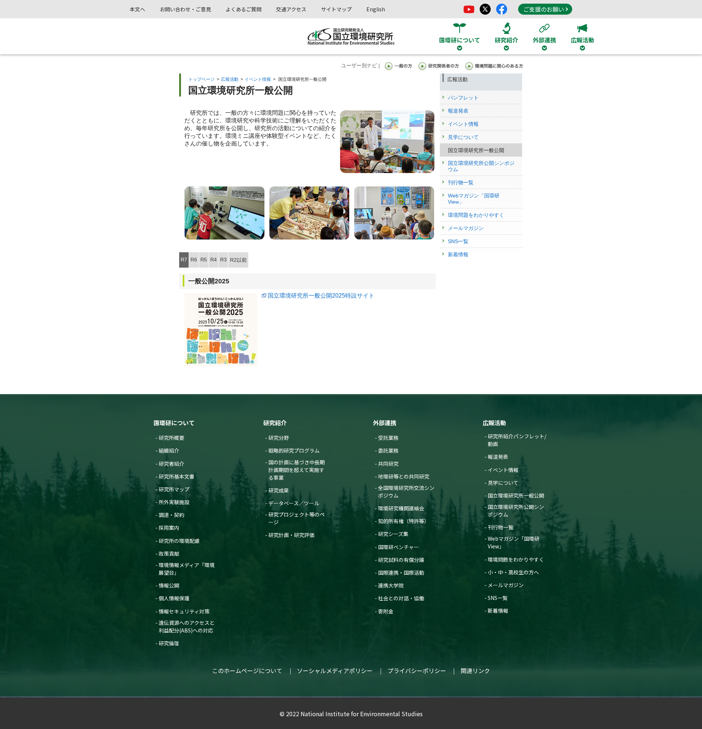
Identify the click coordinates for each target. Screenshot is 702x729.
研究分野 (278, 437)
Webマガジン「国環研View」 (513, 542)
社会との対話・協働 (401, 598)
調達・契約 (171, 514)
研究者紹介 (171, 463)
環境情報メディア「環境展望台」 (187, 568)
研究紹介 (275, 422)
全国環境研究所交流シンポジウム (406, 491)
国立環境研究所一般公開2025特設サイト (321, 295)
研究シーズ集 (393, 533)
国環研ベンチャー (398, 547)
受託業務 (388, 437)
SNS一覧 (497, 597)
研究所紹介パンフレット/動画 (517, 440)
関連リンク (475, 670)
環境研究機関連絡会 (401, 508)
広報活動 (229, 79)
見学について (503, 482)
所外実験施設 (174, 502)
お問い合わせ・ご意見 (185, 9)
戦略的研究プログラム (294, 450)
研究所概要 (171, 437)
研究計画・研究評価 (291, 535)
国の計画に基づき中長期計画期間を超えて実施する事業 (296, 469)
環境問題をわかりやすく (516, 559)
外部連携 (384, 422)
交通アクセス (291, 9)
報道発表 (498, 456)
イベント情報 (258, 79)
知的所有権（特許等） (403, 521)
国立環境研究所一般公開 (516, 495)
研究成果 (278, 490)
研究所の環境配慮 (179, 540)
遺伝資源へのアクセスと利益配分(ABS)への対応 (187, 626)
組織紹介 (169, 450)
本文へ (137, 9)
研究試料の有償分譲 (401, 559)
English (375, 9)
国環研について (174, 422)
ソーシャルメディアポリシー (335, 670)
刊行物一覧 (500, 527)
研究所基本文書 (177, 476)
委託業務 (388, 450)
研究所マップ (174, 489)
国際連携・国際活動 (401, 572)
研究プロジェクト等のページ (296, 518)
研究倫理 (169, 643)
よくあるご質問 (243, 9)
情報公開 (169, 585)
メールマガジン (506, 585)
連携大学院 (391, 585)
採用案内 (169, 527)
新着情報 (498, 610)
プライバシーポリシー (417, 670)
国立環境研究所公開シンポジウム (516, 510)
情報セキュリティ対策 (184, 611)
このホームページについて (247, 670)
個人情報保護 (174, 598)
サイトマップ (336, 9)
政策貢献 (169, 553)
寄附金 (385, 611)
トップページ (201, 79)
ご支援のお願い (543, 9)
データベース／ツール (293, 503)
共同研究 (388, 463)
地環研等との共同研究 (403, 476)
